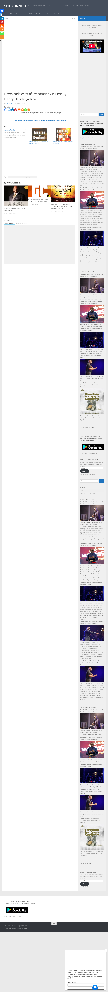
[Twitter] (9, 109)
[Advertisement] (39, 36)
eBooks (48, 14)
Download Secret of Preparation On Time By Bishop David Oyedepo (22, 177)
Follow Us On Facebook (87, 428)
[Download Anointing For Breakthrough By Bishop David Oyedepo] (39, 134)
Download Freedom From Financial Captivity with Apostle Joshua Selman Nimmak (90, 385)
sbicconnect (9, 103)
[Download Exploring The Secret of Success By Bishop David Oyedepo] (16, 133)
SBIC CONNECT (15, 6)
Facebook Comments (21, 223)
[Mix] (22, 109)
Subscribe (84, 471)
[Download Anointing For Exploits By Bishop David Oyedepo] (63, 134)
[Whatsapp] (25, 109)
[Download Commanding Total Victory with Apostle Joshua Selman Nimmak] (92, 165)
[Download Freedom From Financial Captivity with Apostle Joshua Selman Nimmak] (92, 414)
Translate (92, 493)
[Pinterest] (15, 109)
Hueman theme (24, 928)
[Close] (106, 950)
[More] (28, 109)
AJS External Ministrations (36, 14)
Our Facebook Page (85, 863)
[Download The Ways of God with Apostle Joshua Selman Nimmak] (92, 246)
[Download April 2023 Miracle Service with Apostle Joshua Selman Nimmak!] (92, 640)
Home (6, 14)
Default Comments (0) (9, 223)
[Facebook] (5, 109)
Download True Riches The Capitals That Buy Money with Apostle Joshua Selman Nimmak (91, 355)
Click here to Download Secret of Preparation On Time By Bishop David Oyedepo (40, 120)
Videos (12, 14)
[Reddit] (19, 109)
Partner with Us (57, 14)
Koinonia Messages (21, 14)
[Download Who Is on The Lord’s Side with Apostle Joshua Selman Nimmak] (92, 208)
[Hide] (0, 40)
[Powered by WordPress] (10, 928)
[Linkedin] (12, 109)
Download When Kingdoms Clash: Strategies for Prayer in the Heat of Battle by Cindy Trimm (62, 206)
